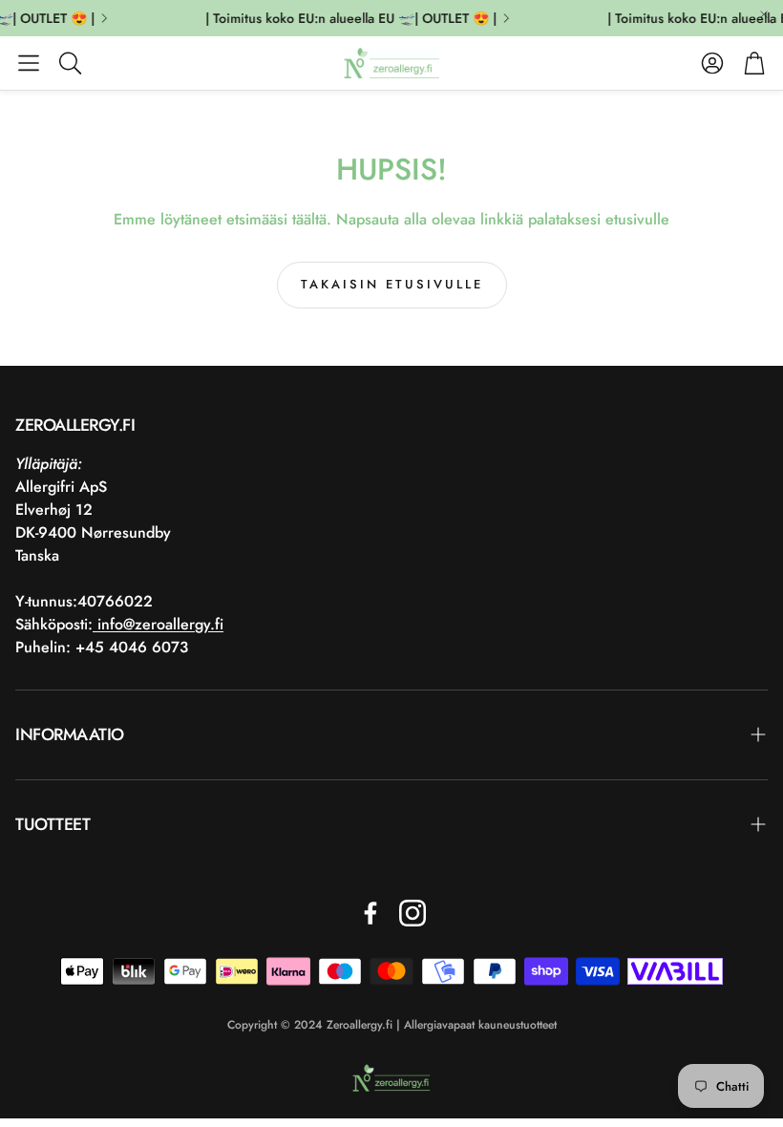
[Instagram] (412, 913)
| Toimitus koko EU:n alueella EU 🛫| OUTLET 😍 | (347, 18)
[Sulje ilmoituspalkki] (764, 14)
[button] (28, 63)
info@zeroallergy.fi (158, 624)
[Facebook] (370, 913)
